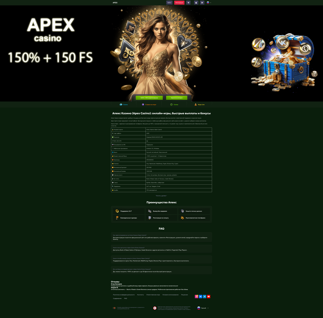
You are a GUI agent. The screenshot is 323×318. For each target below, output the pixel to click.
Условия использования (170, 295)
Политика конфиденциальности (124, 295)
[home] (115, 3)
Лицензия (184, 295)
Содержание (117, 298)
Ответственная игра (153, 295)
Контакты (140, 295)
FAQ (125, 298)
